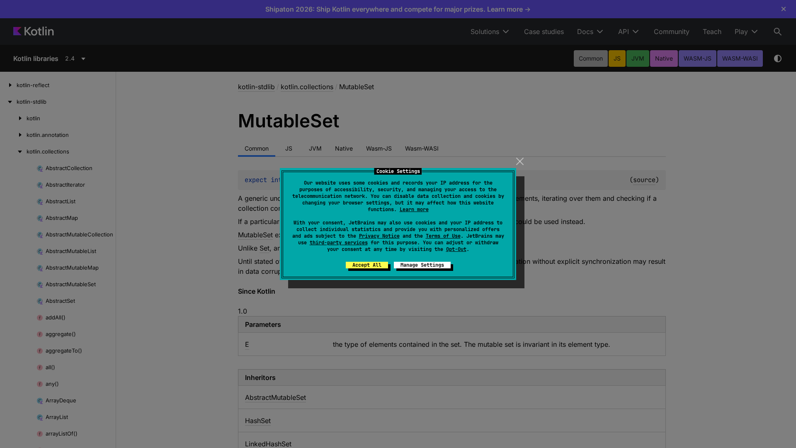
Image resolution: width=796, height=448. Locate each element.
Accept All (366, 265)
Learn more (414, 209)
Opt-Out (456, 249)
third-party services (339, 242)
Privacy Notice (379, 236)
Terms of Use (443, 236)
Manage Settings (422, 265)
